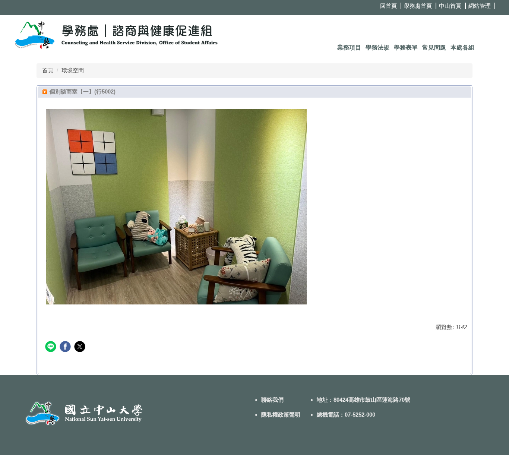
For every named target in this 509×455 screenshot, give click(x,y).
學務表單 (406, 47)
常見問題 (434, 47)
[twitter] (80, 347)
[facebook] (66, 347)
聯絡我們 (272, 399)
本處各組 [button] (462, 47)
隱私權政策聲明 (280, 414)
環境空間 (72, 70)
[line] (51, 347)
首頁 (47, 70)
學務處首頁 (418, 6)
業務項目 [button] (349, 47)
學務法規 (377, 47)
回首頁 (388, 6)
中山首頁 (450, 6)
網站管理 (479, 6)
